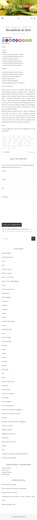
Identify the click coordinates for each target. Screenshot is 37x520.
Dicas (3, 333)
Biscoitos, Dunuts (7, 273)
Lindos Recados (6, 468)
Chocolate (5, 301)
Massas (4, 365)
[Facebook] (3, 40)
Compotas (5, 309)
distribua (24, 138)
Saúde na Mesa (18, 6)
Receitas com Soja (7, 425)
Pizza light (5, 385)
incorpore (27, 141)
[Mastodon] (20, 40)
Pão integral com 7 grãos (9, 484)
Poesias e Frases (7, 472)
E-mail (4, 179)
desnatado (16, 138)
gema (15, 141)
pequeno (20, 145)
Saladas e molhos (7, 429)
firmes (4, 141)
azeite (19, 136)
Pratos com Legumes (8, 393)
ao (9, 136)
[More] (30, 40)
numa (4, 145)
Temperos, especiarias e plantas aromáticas (15, 454)
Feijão (3, 349)
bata (24, 136)
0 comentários (31, 152)
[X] (6, 40)
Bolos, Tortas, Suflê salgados (10, 281)
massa (19, 143)
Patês (3, 377)
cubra (10, 138)
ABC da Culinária (6, 253)
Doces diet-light (6, 341)
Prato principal (6, 389)
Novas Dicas (5, 470)
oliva (9, 145)
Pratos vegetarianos (8, 405)
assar (13, 136)
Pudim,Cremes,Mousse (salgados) (12, 409)
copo (29, 136)
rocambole (28, 145)
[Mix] (23, 40)
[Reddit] (10, 40)
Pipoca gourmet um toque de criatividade (14, 488)
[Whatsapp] (26, 40)
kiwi (4, 143)
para (14, 145)
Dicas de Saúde (6, 337)
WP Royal (22, 516)
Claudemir (7, 152)
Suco (3, 450)
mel (25, 143)
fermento (31, 138)
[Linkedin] (13, 40)
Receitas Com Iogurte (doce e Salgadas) (14, 421)
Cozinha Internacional (8, 321)
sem (4, 148)
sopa (9, 148)
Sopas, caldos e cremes (9, 442)
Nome (4, 171)
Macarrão (4, 361)
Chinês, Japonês (6, 297)
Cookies (4, 313)
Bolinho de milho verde (8, 504)
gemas (21, 141)
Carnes (4, 285)
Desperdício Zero (7, 329)
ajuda (4, 136)
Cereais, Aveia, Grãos (8, 289)
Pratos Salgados (6, 401)
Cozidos (4, 317)
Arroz (3, 261)
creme (4, 138)
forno (10, 141)
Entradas (4, 345)
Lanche (24, 27)
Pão (29, 27)
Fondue (4, 353)
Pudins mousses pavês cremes (11, 413)
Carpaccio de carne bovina (9, 492)
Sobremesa (5, 438)
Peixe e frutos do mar (8, 381)
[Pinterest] (16, 40)
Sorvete (4, 446)
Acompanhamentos (7, 257)
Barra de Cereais (7, 269)
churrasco (4, 305)
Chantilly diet (5, 293)
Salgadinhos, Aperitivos (8, 434)
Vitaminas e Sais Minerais (9, 458)
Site (3, 188)
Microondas (5, 369)
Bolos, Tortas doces (13, 27)
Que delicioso (6, 474)
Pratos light (5, 397)
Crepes (4, 325)
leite (14, 143)
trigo (14, 148)
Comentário (5, 197)
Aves (3, 265)
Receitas (4, 417)
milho (29, 143)
